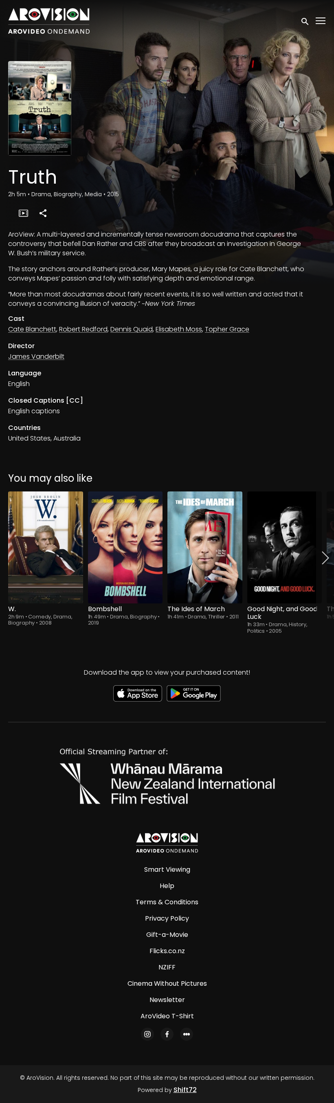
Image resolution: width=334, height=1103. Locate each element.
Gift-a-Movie (167, 934)
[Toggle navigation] (321, 21)
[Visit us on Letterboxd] (186, 1034)
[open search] (305, 20)
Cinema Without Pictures (167, 983)
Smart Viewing (167, 869)
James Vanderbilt (36, 356)
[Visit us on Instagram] (147, 1034)
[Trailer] (23, 212)
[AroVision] (167, 843)
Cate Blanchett (32, 329)
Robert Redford (83, 329)
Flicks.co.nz (167, 951)
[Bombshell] (125, 547)
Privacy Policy (167, 918)
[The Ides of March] (204, 547)
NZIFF (167, 967)
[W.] (45, 547)
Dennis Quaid (131, 329)
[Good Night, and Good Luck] (284, 547)
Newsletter (167, 999)
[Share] (42, 212)
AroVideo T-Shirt (167, 1016)
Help (167, 885)
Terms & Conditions (167, 902)
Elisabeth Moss (179, 329)
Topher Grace (227, 329)
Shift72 (185, 1089)
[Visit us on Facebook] (167, 1034)
